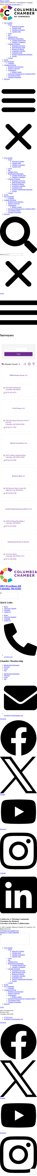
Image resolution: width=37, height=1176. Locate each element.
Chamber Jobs (16, 31)
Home (6, 607)
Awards (14, 56)
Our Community (9, 61)
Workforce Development (15, 67)
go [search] (19, 354)
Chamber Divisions (10, 65)
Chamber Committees (18, 42)
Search (2, 254)
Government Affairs (14, 75)
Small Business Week (18, 47)
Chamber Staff (16, 28)
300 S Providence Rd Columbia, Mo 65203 (10, 587)
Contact (10, 58)
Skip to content (4, 1)
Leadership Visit (17, 53)
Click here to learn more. (12, 4)
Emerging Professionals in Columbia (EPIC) (22, 74)
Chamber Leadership (18, 30)
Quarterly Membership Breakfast (22, 54)
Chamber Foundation (14, 77)
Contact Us (7, 612)
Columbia (11, 63)
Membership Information (15, 39)
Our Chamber (8, 23)
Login (10, 33)
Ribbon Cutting (17, 72)
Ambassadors (12, 70)
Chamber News (13, 37)
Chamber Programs (14, 44)
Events (6, 60)
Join (9, 35)
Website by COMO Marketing (9, 932)
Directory (7, 79)
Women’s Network (14, 68)
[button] (18, 119)
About (10, 24)
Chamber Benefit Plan (19, 40)
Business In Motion (18, 49)
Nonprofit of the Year (18, 46)
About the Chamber (18, 26)
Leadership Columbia (18, 51)
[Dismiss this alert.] (21, 5)
